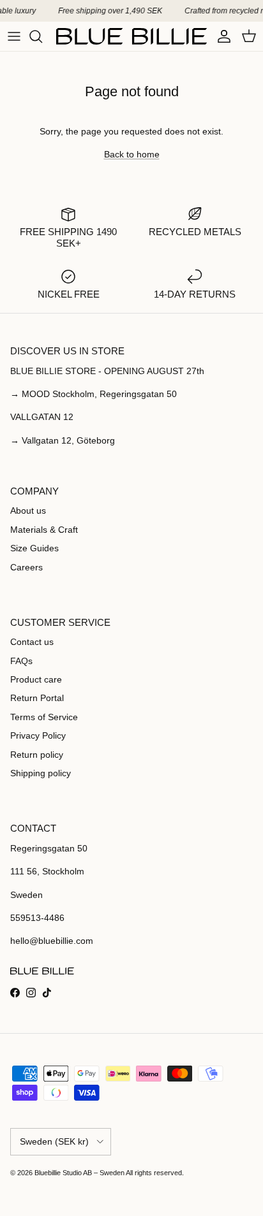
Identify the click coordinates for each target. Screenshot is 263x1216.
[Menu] (14, 36)
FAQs (21, 661)
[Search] (42, 36)
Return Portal (37, 698)
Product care (36, 679)
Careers (26, 567)
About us (28, 510)
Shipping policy (40, 773)
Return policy (36, 754)
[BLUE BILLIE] (131, 36)
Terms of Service (44, 717)
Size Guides (34, 548)
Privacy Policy (38, 735)
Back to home (132, 154)
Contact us (32, 642)
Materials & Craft (44, 530)
